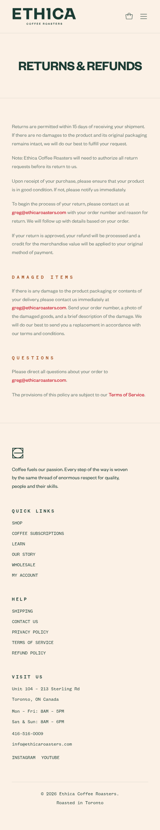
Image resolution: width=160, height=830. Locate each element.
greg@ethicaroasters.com (39, 212)
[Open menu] (143, 16)
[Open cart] (129, 16)
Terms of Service (126, 394)
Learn (18, 544)
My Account (25, 575)
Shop (17, 523)
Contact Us (25, 622)
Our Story (23, 554)
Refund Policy (29, 653)
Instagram (23, 758)
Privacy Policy (30, 632)
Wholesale (23, 565)
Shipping (22, 611)
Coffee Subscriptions (38, 534)
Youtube (50, 758)
